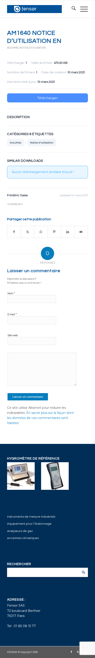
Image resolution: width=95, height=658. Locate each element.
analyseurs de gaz (20, 531)
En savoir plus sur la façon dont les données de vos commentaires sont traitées (40, 418)
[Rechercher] (71, 9)
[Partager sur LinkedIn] (67, 232)
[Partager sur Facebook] (14, 232)
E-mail (12, 314)
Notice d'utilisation (32, 48)
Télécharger (47, 98)
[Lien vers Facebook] (71, 652)
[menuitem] (71, 9)
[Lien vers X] (78, 652)
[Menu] (82, 9)
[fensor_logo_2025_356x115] (39, 9)
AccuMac (13, 48)
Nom (11, 293)
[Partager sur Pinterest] (54, 232)
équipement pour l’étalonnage (29, 523)
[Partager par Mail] (81, 232)
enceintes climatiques (23, 538)
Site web (13, 335)
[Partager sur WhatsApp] (41, 232)
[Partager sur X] (27, 232)
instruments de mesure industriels (31, 516)
